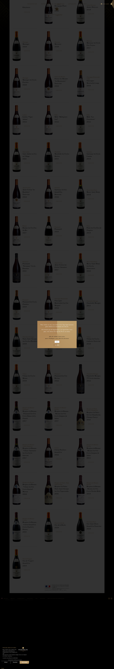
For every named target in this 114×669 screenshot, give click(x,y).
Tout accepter (24, 662)
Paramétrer (15, 662)
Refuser (5, 662)
